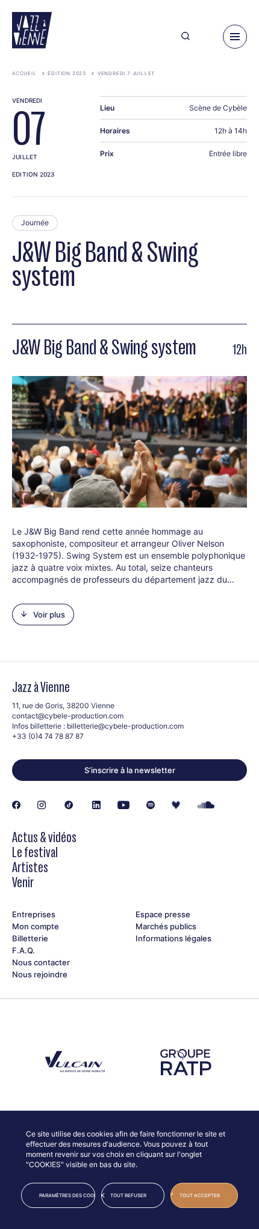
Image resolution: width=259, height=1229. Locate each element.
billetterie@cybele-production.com (125, 726)
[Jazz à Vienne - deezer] (176, 805)
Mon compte (35, 926)
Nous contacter (41, 962)
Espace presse (163, 914)
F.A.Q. (23, 950)
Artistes (30, 867)
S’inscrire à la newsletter (129, 770)
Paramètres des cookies (67, 1195)
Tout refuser (128, 1195)
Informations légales (173, 938)
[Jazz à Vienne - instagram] (41, 805)
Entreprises (33, 914)
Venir (23, 882)
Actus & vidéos (44, 837)
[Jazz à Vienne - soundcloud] (206, 805)
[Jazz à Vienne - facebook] (16, 805)
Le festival (35, 852)
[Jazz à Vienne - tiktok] (69, 805)
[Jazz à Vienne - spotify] (150, 805)
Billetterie (30, 938)
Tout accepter (199, 1195)
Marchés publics (166, 926)
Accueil (24, 73)
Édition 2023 (67, 73)
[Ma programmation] (206, 37)
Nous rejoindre (39, 974)
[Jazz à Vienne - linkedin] (96, 805)
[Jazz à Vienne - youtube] (123, 805)
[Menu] (235, 37)
